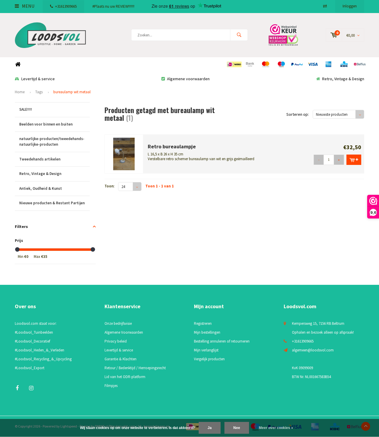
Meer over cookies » (276, 428)
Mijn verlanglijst (206, 350)
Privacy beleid (116, 341)
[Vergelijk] (325, 6)
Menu (27, 6)
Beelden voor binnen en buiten (46, 124)
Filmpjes (111, 385)
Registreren (203, 323)
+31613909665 (66, 6)
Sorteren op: (297, 114)
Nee (236, 428)
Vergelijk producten (209, 359)
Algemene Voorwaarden (124, 332)
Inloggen (350, 6)
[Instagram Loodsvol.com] (31, 388)
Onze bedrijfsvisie (118, 323)
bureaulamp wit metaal (72, 91)
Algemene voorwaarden (188, 78)
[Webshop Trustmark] (287, 34)
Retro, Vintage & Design (343, 78)
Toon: (109, 186)
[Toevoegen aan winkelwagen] (353, 160)
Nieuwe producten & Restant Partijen (52, 202)
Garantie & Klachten (120, 359)
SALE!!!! (25, 109)
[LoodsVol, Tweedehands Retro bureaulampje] (124, 153)
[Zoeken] (239, 35)
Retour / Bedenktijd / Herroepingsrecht (135, 367)
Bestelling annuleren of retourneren (222, 341)
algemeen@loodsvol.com (313, 350)
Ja (210, 428)
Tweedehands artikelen (39, 159)
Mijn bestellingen (207, 332)
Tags (39, 91)
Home (18, 64)
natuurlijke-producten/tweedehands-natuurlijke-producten (51, 141)
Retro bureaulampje (172, 146)
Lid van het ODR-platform (125, 376)
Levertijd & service (38, 78)
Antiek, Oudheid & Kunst (40, 188)
